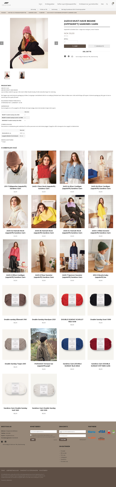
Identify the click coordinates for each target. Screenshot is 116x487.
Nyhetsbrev (43, 470)
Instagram (64, 457)
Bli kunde (63, 453)
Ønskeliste (100, 46)
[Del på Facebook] (65, 56)
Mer (102, 4)
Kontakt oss (64, 461)
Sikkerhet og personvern (29, 470)
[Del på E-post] (72, 56)
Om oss (63, 455)
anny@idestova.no (9, 435)
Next (56, 43)
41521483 (8, 433)
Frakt (3, 470)
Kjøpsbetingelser (12, 470)
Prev (1, 43)
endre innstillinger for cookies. (37, 477)
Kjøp (75, 46)
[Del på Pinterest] (68, 56)
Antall (66, 39)
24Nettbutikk (9, 480)
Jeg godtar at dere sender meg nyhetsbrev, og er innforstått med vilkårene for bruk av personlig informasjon (42, 436)
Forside (63, 451)
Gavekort (63, 459)
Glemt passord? (83, 439)
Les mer (55, 439)
